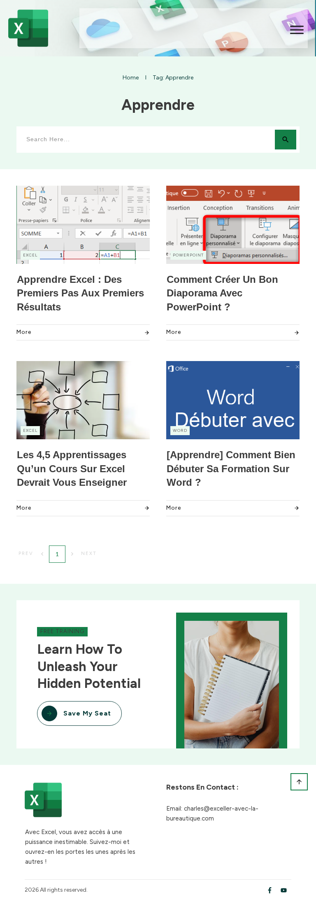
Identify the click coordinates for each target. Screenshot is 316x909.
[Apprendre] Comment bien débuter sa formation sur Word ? (231, 468)
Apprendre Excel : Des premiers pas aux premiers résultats (80, 293)
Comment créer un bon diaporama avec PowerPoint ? (222, 293)
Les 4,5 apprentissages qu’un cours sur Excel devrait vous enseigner (72, 468)
